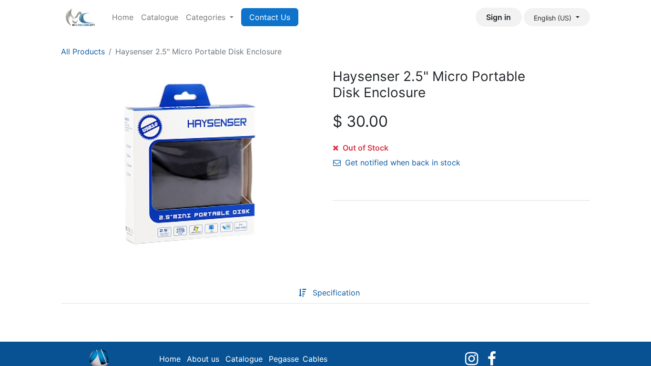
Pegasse (284, 359)
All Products (83, 51)
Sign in (498, 17)
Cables (315, 359)
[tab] (283, 292)
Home (170, 359)
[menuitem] (122, 17)
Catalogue (244, 359)
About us (203, 359)
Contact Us (269, 17)
